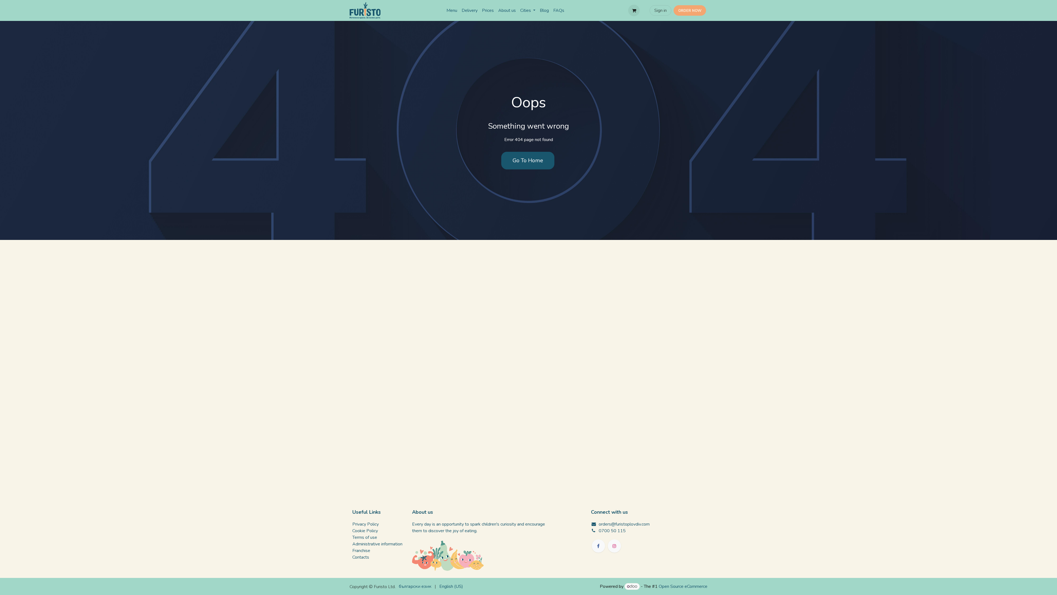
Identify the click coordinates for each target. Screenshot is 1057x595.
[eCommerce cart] (634, 10)
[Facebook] (598, 546)
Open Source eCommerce (683, 586)
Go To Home (528, 160)
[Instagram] (614, 546)
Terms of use (364, 537)
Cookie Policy (365, 531)
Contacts (360, 557)
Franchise (361, 551)
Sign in (660, 10)
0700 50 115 (612, 531)
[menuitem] (451, 10)
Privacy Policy (365, 524)
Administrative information (377, 544)
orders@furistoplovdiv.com (624, 524)
